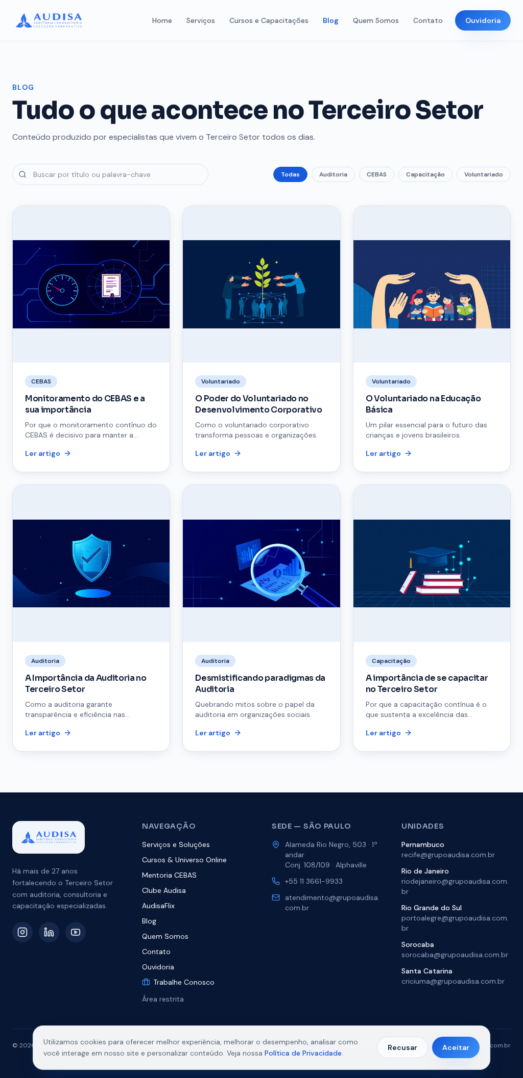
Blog (331, 20)
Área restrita (163, 999)
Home (162, 20)
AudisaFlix (158, 905)
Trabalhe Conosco (184, 982)
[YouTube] (75, 932)
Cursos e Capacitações (268, 20)
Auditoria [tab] (333, 174)
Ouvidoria (483, 20)
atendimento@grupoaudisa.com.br (332, 902)
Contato (428, 20)
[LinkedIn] (49, 932)
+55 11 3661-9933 (314, 881)
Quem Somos (376, 20)
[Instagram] (22, 932)
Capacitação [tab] (425, 174)
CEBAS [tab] (377, 174)
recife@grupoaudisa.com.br (448, 854)
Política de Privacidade (303, 1053)
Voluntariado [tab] (483, 174)
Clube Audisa (164, 890)
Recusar (402, 1047)
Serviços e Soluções (176, 844)
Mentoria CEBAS (169, 875)
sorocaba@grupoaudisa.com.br (454, 954)
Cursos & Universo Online (184, 859)
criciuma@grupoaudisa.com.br (453, 981)
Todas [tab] (290, 174)
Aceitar (455, 1047)
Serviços (200, 20)
